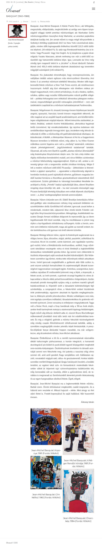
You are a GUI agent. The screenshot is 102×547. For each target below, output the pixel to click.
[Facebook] (94, 2)
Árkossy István (45, 21)
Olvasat (9, 543)
